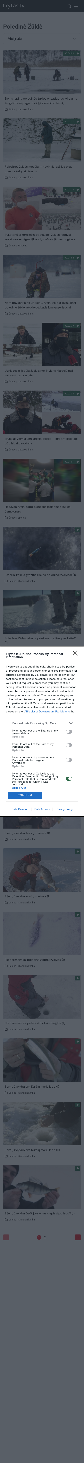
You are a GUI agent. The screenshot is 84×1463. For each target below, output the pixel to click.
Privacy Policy (64, 809)
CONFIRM (25, 795)
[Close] (76, 654)
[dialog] (42, 731)
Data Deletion (20, 809)
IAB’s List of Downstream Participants (47, 711)
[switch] (69, 732)
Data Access (42, 809)
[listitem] (42, 723)
